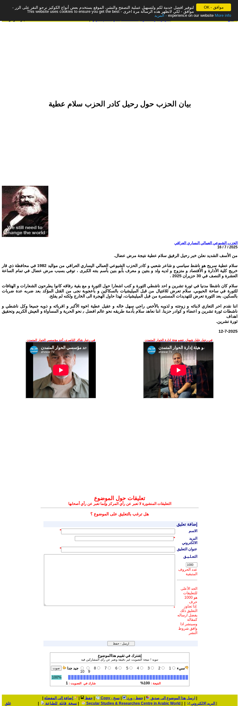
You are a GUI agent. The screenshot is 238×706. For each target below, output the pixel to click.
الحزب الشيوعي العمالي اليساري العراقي (206, 243)
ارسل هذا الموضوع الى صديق (172, 698)
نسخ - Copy (110, 698)
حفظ (88, 698)
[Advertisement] (120, 58)
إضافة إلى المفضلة (59, 698)
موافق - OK (214, 7)
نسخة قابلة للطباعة (60, 703)
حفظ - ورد (134, 698)
